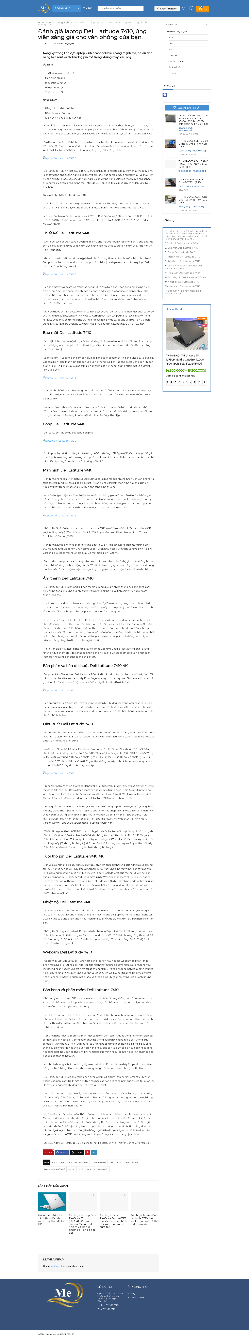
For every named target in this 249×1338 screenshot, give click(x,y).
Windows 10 (103, 1169)
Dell (74, 22)
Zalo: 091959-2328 (106, 1309)
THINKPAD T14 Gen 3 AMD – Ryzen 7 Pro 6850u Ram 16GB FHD (193, 164)
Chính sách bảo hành (136, 1297)
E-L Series (193, 210)
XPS (185, 190)
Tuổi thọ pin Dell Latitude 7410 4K (187, 277)
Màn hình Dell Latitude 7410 (184, 256)
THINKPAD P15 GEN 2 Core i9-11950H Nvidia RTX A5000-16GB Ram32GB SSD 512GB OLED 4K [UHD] (194, 120)
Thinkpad (173, 55)
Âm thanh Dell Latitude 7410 (184, 261)
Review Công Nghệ (59, 22)
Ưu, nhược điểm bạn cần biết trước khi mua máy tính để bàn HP (52, 1219)
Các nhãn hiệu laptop (78, 1162)
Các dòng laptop (59, 1162)
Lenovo (172, 73)
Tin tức (88, 8)
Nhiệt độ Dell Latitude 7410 (183, 281)
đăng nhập (59, 1266)
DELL (181, 190)
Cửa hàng (130, 1293)
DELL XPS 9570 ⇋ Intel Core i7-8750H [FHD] (191, 181)
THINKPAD (193, 134)
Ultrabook (91, 1169)
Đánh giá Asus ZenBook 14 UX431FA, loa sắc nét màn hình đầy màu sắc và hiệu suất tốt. (113, 1221)
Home (41, 22)
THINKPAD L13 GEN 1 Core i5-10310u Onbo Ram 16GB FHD (193, 199)
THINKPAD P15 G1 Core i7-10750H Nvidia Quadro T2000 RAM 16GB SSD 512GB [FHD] (185, 359)
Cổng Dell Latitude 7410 (181, 252)
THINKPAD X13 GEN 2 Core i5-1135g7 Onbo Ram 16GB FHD (193, 143)
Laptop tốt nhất (132, 1162)
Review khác (175, 67)
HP (170, 49)
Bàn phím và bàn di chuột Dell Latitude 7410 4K (184, 267)
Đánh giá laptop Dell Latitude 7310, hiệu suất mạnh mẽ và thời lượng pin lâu (145, 1219)
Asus (171, 37)
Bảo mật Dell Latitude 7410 (183, 247)
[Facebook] (165, 95)
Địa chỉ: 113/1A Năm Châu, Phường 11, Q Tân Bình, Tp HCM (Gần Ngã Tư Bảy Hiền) (110, 1297)
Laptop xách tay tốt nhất (54, 1169)
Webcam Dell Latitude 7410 (184, 286)
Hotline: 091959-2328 (108, 1305)
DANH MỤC (63, 8)
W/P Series (183, 134)
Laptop (119, 1162)
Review (71, 1169)
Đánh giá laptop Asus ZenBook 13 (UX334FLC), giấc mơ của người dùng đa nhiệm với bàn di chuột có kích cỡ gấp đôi (83, 1224)
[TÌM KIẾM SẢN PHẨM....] (147, 8)
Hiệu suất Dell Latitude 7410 (184, 272)
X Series (192, 154)
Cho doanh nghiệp (98, 1162)
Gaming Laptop (176, 61)
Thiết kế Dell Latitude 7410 (182, 243)
